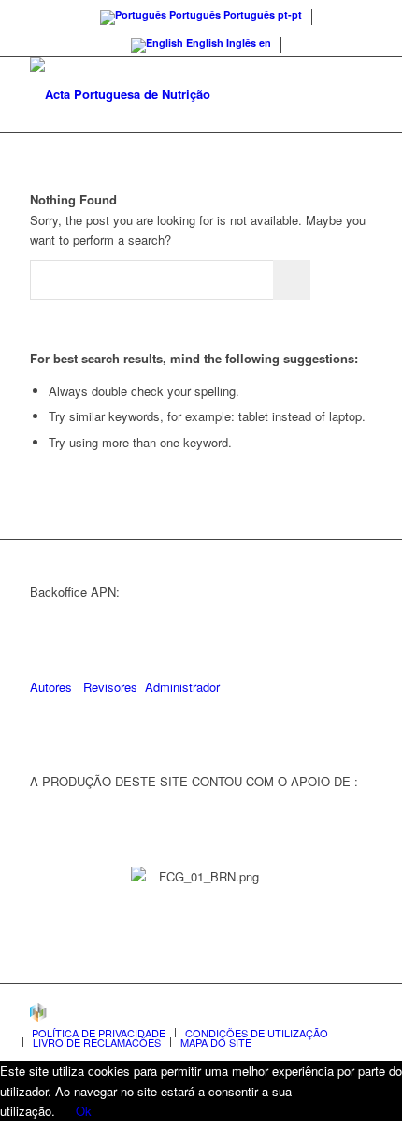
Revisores (108, 687)
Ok (84, 1111)
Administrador (182, 687)
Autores (51, 687)
